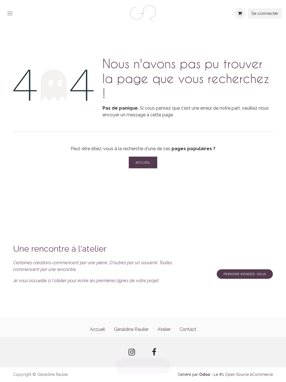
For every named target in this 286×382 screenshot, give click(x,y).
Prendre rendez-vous (244, 274)
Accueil (143, 162)
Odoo (205, 374)
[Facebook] (154, 352)
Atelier (164, 329)
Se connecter (264, 13)
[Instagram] (132, 352)
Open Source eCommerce (249, 374)
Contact (188, 329)
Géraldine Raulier (131, 329)
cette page (161, 114)
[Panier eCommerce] (240, 13)
